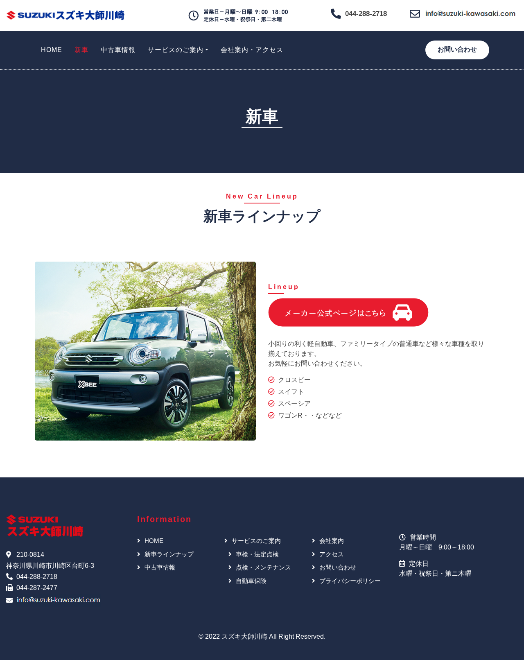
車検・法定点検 (257, 554)
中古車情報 (118, 49)
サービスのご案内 (175, 49)
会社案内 (331, 540)
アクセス (331, 554)
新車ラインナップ (169, 554)
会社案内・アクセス (252, 49)
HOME (51, 49)
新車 (81, 49)
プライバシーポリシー (350, 580)
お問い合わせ (457, 49)
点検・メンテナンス (263, 567)
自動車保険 (251, 580)
